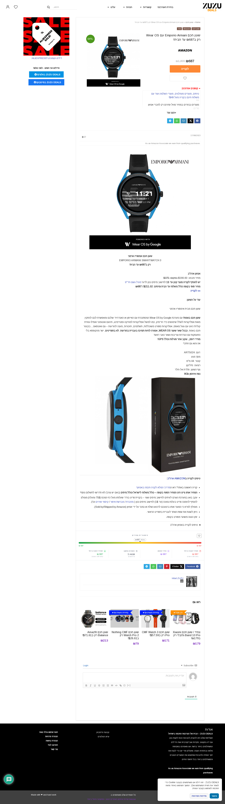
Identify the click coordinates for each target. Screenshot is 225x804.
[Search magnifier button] (48, 7)
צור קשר (54, 749)
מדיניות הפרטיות (199, 796)
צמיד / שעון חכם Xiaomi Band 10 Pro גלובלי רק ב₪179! (186, 635)
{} (125, 685)
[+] (129, 685)
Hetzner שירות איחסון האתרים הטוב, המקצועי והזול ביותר (111, 799)
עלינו (113, 7)
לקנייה (185, 68)
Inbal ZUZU (177, 578)
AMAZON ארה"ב (176, 478)
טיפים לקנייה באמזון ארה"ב (184, 525)
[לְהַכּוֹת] (99, 685)
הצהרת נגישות (52, 741)
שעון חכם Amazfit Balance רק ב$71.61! (95, 634)
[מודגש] (86, 685)
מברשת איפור (117, 502)
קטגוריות (147, 7)
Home (197, 22)
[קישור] (120, 685)
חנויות (129, 7)
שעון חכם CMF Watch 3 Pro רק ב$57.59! (156, 634)
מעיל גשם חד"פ (132, 282)
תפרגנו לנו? (53, 745)
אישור (214, 796)
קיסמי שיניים (102, 502)
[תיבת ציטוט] (112, 685)
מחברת (129, 502)
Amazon (187, 29)
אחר (179, 29)
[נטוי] (90, 685)
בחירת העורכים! (165, 7)
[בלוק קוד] (116, 685)
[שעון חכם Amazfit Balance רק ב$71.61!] (94, 611)
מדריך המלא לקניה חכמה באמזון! (153, 487)
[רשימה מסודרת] (103, 685)
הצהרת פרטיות (51, 736)
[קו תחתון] (95, 685)
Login (86, 665)
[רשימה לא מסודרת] (108, 685)
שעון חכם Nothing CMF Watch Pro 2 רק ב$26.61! (125, 635)
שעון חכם (189, 22)
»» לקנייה (195, 290)
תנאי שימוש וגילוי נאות (48, 732)
